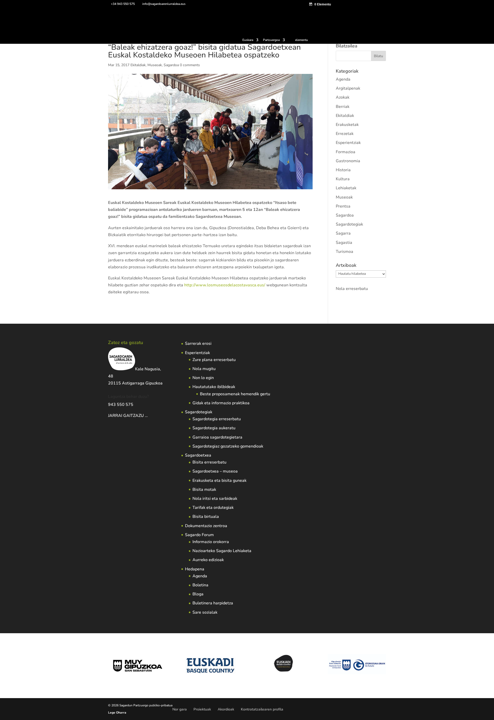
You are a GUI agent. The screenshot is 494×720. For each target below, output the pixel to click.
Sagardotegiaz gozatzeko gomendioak (227, 446)
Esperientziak (348, 142)
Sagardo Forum (199, 535)
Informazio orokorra (210, 542)
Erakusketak (347, 124)
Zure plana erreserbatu (214, 360)
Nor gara (179, 709)
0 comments (190, 65)
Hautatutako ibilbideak (213, 387)
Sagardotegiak (349, 224)
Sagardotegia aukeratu (213, 428)
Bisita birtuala (205, 516)
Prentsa (343, 206)
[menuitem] (250, 41)
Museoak (154, 65)
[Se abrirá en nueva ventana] (148, 415)
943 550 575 (120, 404)
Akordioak (226, 709)
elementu (301, 40)
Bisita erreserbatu (209, 462)
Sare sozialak (204, 612)
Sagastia (344, 242)
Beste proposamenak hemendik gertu (235, 394)
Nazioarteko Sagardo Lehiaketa (221, 551)
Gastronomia (348, 161)
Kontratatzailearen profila (262, 709)
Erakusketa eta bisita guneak (219, 480)
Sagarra (343, 233)
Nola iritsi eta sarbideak (214, 498)
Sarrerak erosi (198, 343)
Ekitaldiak (138, 65)
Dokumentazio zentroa (206, 526)
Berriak (342, 106)
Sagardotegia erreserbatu (216, 419)
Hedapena (194, 569)
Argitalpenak (348, 88)
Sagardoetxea (198, 455)
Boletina (200, 585)
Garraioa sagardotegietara (217, 437)
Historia (343, 170)
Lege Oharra (117, 712)
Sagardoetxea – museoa (215, 471)
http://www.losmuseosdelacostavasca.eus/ (224, 285)
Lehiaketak (346, 188)
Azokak (342, 97)
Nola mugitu (204, 369)
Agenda (343, 79)
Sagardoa (171, 65)
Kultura (343, 179)
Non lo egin (203, 378)
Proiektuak (202, 709)
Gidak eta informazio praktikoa (221, 403)
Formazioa (345, 152)
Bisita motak (204, 489)
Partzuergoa (271, 40)
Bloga (198, 594)
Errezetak (345, 133)
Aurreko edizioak (208, 560)
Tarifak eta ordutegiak (213, 507)
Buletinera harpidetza (212, 603)
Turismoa (344, 251)
